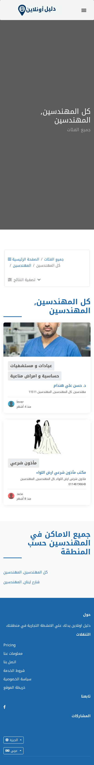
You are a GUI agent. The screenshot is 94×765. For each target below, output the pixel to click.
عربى (14, 751)
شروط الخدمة (14, 670)
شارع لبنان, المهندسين (21, 582)
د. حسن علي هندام (70, 385)
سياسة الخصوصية (17, 679)
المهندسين (22, 265)
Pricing (9, 645)
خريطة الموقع (14, 687)
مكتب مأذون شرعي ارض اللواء (61, 472)
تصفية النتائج (25, 279)
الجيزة (14, 740)
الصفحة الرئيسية (25, 259)
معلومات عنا (13, 653)
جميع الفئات (54, 259)
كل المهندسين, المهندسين (25, 572)
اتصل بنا (9, 661)
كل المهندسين (62, 392)
